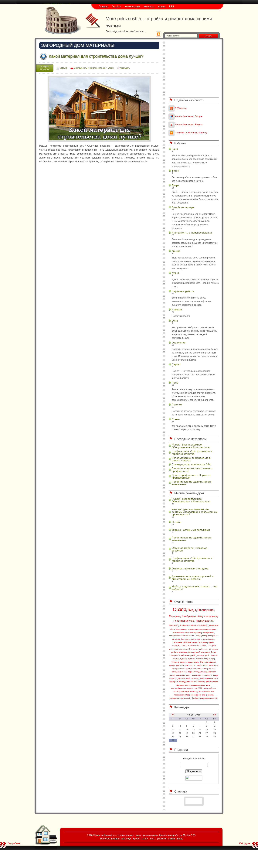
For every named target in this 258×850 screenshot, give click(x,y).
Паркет (176, 364)
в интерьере (210, 616)
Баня (175, 149)
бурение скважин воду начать (185, 662)
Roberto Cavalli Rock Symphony (194, 625)
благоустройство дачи (188, 678)
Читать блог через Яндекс (189, 124)
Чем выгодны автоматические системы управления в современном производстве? (195, 512)
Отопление (178, 342)
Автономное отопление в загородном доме (196, 629)
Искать (208, 36)
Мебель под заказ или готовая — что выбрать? (194, 587)
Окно (175, 320)
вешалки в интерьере (202, 675)
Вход (179, 838)
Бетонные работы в (198, 649)
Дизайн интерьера (183, 207)
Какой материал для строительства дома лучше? (96, 56)
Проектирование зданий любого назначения (192, 483)
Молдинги (174, 616)
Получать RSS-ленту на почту (191, 132)
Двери (175, 185)
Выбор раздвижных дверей (204, 698)
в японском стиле (199, 668)
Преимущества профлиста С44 (191, 464)
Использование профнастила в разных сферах (191, 459)
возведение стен (198, 695)
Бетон (175, 170)
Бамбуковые (208, 632)
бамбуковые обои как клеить (182, 636)
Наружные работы (183, 291)
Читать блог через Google (188, 116)
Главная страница (121, 838)
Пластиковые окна (183, 620)
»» (214, 714)
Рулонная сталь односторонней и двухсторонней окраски (192, 577)
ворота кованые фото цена (197, 685)
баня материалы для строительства (197, 639)
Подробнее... (15, 843)
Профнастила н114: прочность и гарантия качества (192, 452)
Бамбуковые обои (192, 616)
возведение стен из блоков (191, 682)
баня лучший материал (199, 652)
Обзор (179, 609)
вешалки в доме (183, 675)
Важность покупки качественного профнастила (192, 469)
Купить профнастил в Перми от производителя (191, 476)
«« (172, 714)
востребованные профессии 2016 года (189, 688)
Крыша (176, 251)
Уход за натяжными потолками (191, 529)
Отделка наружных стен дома (190, 568)
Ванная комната (179, 672)
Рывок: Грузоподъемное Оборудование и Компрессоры (191, 446)
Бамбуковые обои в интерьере (187, 632)
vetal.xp (63, 68)
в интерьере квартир (206, 665)
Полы (175, 382)
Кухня (175, 272)
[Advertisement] (193, 67)
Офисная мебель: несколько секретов (189, 549)
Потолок (177, 404)
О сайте (177, 522)
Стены (111, 68)
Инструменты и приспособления (89, 68)
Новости (177, 309)
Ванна (211, 668)
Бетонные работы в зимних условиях (190, 642)
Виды (192, 610)
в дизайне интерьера (185, 665)
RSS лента (181, 108)
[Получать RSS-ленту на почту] (171, 132)
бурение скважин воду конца (201, 659)
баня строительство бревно (193, 645)
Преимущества (204, 620)
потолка (173, 625)
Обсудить (125, 68)
